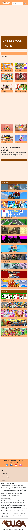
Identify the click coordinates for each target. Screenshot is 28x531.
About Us (4, 473)
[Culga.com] (6, 2)
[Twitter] (7, 465)
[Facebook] (11, 465)
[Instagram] (20, 465)
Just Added (4, 53)
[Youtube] (16, 465)
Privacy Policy (5, 477)
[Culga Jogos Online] (14, 523)
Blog (3, 470)
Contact (4, 480)
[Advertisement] (14, 20)
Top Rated (4, 60)
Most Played (4, 56)
